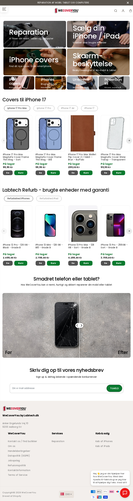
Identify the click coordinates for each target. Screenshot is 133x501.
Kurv (20, 172)
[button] (4, 9)
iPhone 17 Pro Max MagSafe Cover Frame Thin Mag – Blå (48, 157)
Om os (11, 446)
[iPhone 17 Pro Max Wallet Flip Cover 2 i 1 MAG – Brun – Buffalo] (82, 133)
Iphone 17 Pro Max (17, 108)
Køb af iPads (103, 446)
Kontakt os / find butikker (22, 441)
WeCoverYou (29, 492)
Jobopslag (14, 460)
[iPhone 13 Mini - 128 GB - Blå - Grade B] (50, 224)
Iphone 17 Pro (44, 108)
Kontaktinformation (19, 470)
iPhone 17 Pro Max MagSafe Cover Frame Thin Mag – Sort (16, 157)
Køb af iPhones (104, 441)
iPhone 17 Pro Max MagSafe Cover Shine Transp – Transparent (113, 157)
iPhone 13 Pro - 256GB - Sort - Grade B (114, 246)
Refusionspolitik (17, 465)
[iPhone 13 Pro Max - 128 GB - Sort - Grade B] (82, 224)
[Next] (129, 140)
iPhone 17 (89, 108)
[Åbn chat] (125, 493)
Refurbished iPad (49, 198)
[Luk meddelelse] (128, 3)
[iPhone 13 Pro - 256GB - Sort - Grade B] (115, 224)
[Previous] (4, 140)
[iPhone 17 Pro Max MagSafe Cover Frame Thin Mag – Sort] (17, 133)
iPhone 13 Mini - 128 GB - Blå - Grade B (49, 246)
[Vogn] (130, 10)
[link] (66, 409)
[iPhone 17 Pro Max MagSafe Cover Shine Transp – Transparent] (115, 133)
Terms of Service (17, 475)
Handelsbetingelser (19, 451)
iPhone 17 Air (67, 108)
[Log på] (123, 10)
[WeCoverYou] (66, 11)
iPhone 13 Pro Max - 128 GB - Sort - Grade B (81, 246)
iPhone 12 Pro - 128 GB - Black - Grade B (16, 246)
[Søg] (115, 10)
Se (7, 172)
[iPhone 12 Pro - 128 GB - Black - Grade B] (17, 224)
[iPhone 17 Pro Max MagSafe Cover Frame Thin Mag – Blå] (50, 133)
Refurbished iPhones (18, 198)
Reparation (58, 441)
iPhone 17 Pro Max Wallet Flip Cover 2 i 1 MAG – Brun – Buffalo (82, 157)
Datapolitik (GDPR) (19, 455)
